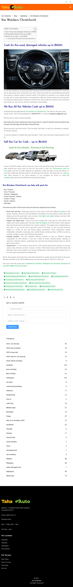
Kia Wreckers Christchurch (37, 289)
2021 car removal (12, 344)
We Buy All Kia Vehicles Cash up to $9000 (18, 34)
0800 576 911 (11, 515)
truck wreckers (11, 442)
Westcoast (10, 476)
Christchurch (5, 549)
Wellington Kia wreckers (51, 263)
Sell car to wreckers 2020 (15, 420)
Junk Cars (9, 403)
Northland (9, 412)
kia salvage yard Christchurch (14, 279)
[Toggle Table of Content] (34, 29)
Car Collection (36, 581)
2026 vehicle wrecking (14, 361)
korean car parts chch (56, 289)
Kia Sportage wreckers (48, 286)
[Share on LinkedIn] (13, 297)
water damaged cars (13, 467)
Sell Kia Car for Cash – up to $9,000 (16, 36)
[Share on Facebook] (4, 297)
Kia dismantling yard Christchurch (16, 276)
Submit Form (12, 327)
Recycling (4, 565)
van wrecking (11, 454)
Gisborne (9, 391)
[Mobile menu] (70, 7)
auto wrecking (11, 369)
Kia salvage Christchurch (60, 276)
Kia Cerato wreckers (50, 273)
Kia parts (62, 211)
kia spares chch (32, 286)
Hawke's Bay (10, 395)
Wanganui (9, 463)
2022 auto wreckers (13, 348)
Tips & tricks (10, 437)
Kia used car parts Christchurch (15, 289)
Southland (9, 425)
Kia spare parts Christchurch (14, 286)
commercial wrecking (14, 386)
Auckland (9, 365)
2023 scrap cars (12, 352)
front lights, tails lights (46, 216)
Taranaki (9, 429)
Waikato (9, 459)
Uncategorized (11, 450)
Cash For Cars (6, 562)
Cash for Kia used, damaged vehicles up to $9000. (20, 32)
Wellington (10, 471)
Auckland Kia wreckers (34, 263)
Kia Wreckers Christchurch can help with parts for (21, 38)
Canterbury (10, 378)
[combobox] (8, 309)
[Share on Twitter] (7, 297)
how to (8, 399)
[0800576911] (66, 2)
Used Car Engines (41, 223)
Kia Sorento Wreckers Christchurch (16, 283)
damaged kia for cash (12, 273)
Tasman (9, 433)
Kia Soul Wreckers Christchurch (40, 283)
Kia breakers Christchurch (31, 273)
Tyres (8, 446)
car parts (9, 382)
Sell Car (4, 568)
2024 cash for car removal (15, 356)
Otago (8, 416)
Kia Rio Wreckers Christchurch (39, 276)
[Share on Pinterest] (10, 297)
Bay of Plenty (11, 373)
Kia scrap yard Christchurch (36, 279)
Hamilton (4, 543)
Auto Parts (5, 559)
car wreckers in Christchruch (35, 111)
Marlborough (10, 408)
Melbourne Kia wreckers (18, 266)
